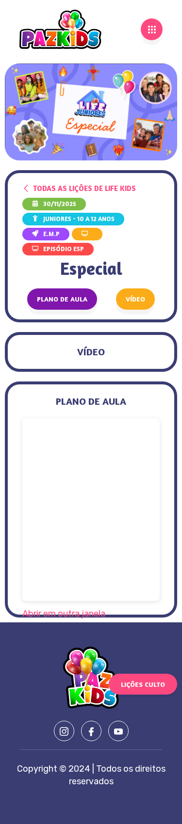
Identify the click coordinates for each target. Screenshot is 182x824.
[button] (135, 299)
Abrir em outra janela (63, 613)
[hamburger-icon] (152, 29)
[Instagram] (64, 731)
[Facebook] (91, 731)
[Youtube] (118, 731)
